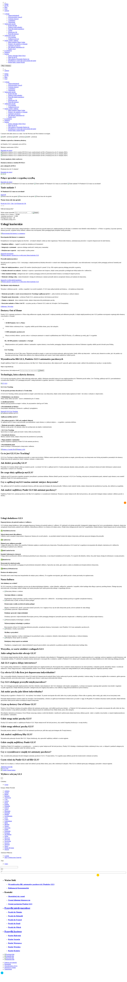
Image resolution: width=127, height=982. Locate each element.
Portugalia (7, 831)
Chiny (6, 864)
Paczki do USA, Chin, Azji (9, 203)
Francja (6, 807)
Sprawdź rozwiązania (7, 253)
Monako (6, 824)
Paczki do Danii (14, 923)
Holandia (7, 812)
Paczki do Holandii (15, 916)
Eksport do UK (21, 203)
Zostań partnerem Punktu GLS (20, 904)
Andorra (6, 791)
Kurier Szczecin (14, 939)
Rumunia (7, 833)
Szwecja (6, 843)
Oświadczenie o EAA (10, 966)
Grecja (6, 809)
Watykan (7, 844)
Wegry (6, 846)
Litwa (6, 818)
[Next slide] (3, 205)
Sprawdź (3, 194)
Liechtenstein (8, 816)
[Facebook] (9, 954)
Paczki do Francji (15, 920)
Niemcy (6, 826)
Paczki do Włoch (14, 927)
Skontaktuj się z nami (16, 896)
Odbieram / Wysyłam (7, 306)
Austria (6, 792)
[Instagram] (9, 959)
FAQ (5, 9)
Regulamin (7, 964)
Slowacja (7, 838)
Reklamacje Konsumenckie (18, 888)
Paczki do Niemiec (15, 912)
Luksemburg (8, 821)
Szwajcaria (7, 841)
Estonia (6, 804)
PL (8, 5)
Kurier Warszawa (15, 943)
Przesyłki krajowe (13, 931)
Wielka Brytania (9, 848)
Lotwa (6, 819)
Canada (6, 856)
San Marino (7, 834)
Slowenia (7, 839)
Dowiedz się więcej (6, 150)
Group (6, 784)
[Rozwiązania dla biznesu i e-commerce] (13, 233)
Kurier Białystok (14, 936)
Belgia (6, 794)
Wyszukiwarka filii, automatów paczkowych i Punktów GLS (31, 884)
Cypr (5, 799)
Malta (6, 823)
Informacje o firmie (10, 967)
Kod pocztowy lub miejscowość (10, 370)
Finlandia (7, 806)
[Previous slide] (1, 205)
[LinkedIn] (9, 956)
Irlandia (6, 814)
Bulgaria (6, 796)
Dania (6, 802)
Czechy (6, 801)
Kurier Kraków (14, 951)
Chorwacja (7, 797)
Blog (5, 7)
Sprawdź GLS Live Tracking (9, 411)
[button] (63, 453)
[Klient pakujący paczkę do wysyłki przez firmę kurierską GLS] (20, 255)
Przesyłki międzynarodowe (17, 908)
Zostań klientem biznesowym (19, 900)
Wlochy (6, 849)
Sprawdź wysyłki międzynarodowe (11, 280)
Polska (6, 829)
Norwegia (7, 828)
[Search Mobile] (5, 69)
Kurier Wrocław (14, 947)
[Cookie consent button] (8, 770)
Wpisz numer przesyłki (7, 212)
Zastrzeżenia (8, 969)
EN (5, 5)
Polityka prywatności (10, 962)
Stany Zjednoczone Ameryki (12, 857)
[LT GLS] (4, 383)
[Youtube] (9, 957)
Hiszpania (7, 811)
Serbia (6, 836)
